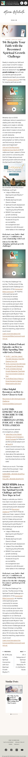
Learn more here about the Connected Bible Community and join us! (13, 336)
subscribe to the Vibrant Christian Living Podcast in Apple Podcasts (15, 436)
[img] (20, 103)
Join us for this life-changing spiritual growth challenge (13, 244)
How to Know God (14, 740)
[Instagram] (16, 750)
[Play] (14, 109)
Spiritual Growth (17, 39)
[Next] (20, 699)
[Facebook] (6, 750)
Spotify (9, 444)
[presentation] (14, 689)
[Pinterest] (11, 750)
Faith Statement (9, 742)
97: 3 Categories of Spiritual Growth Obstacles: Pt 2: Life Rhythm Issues (21, 660)
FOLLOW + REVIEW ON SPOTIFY (13, 479)
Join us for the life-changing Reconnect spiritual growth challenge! (13, 583)
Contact (16, 744)
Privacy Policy (19, 742)
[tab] (10, 714)
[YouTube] (22, 750)
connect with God (13, 79)
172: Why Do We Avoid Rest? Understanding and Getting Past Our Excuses (13, 699)
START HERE (12, 103)
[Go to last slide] (8, 699)
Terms (10, 744)
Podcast (8, 39)
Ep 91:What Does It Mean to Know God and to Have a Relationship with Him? (15, 381)
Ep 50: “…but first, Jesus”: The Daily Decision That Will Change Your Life (15, 358)
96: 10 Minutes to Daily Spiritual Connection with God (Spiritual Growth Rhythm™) (7, 662)
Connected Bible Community (12, 403)
